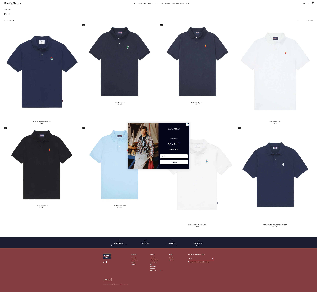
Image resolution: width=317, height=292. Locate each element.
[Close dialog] (187, 124)
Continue (174, 162)
